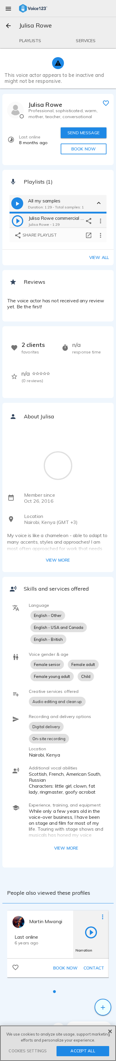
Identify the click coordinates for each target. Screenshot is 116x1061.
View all (99, 257)
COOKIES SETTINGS (28, 1050)
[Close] (110, 1031)
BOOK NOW (83, 149)
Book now (65, 968)
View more (58, 560)
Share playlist (39, 235)
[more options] (100, 221)
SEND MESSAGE (84, 132)
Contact (94, 968)
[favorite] (106, 103)
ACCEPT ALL (82, 1050)
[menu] (8, 8)
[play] (17, 221)
